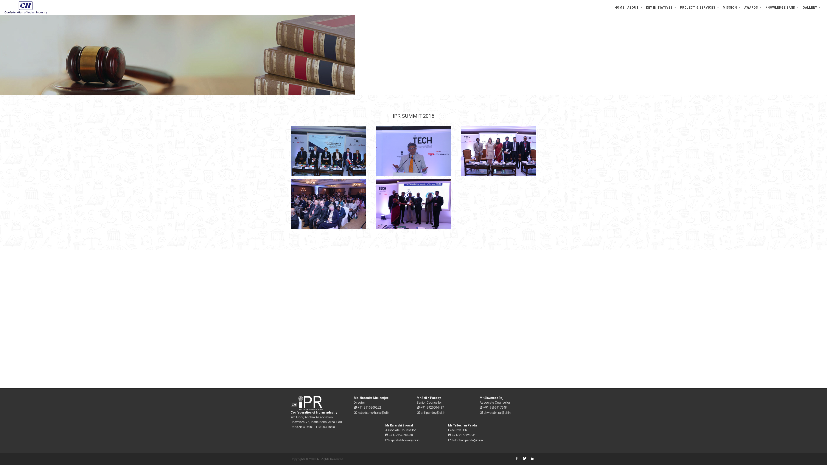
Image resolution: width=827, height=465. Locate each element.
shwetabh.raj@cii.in (497, 413)
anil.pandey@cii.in (433, 413)
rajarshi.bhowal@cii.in (404, 440)
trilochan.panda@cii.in (467, 440)
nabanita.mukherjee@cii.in (373, 413)
